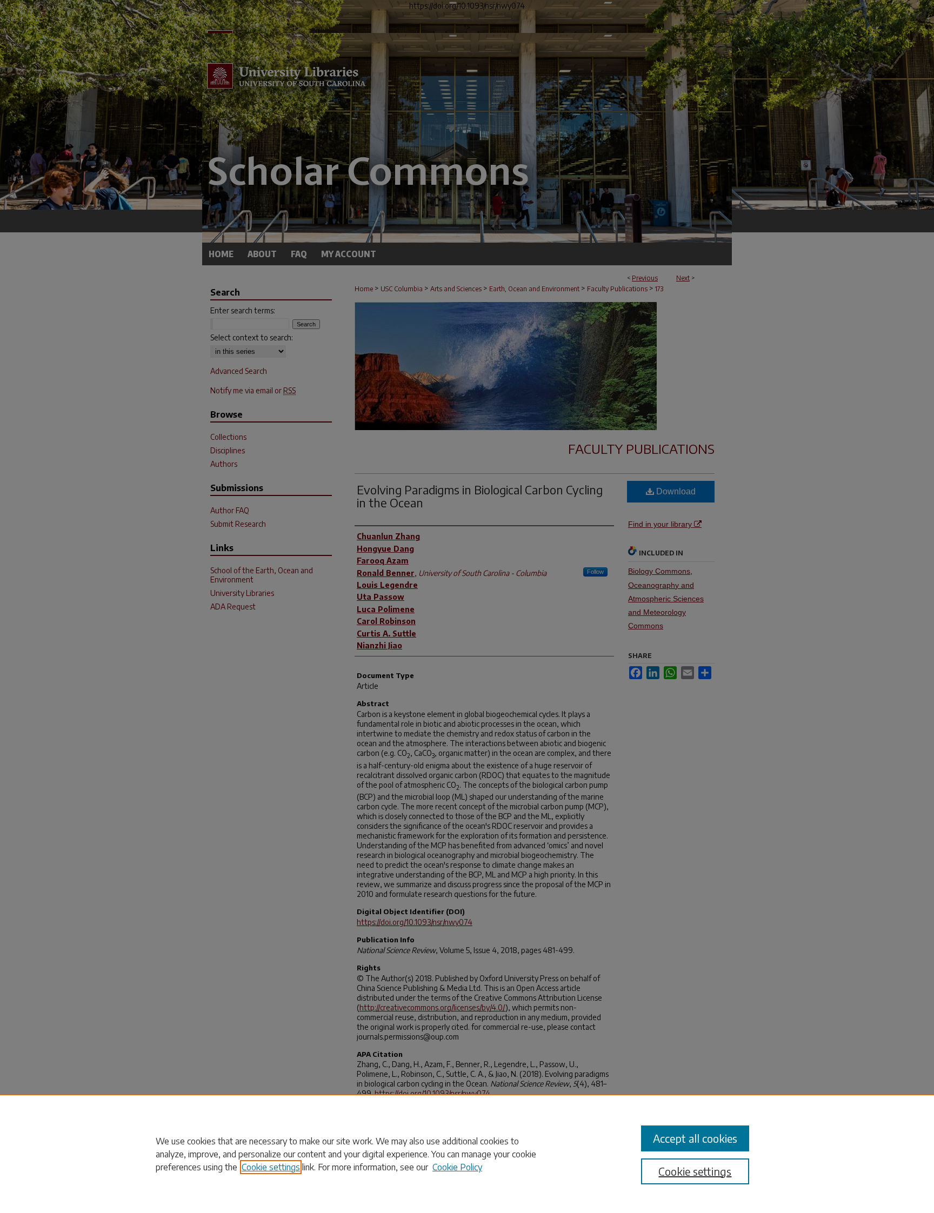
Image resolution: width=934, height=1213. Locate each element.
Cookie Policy (457, 1167)
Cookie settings (271, 1167)
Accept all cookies (695, 1138)
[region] (467, 1153)
